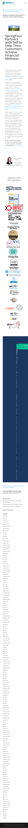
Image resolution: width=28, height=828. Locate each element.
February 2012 (6, 801)
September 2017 (6, 718)
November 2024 (6, 547)
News (18, 493)
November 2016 (6, 732)
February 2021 (6, 636)
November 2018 (6, 688)
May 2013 (5, 772)
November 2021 (6, 618)
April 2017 (5, 726)
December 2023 (6, 570)
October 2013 (6, 761)
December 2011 (6, 803)
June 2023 (5, 582)
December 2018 (6, 686)
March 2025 (5, 538)
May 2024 (5, 559)
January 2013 (5, 780)
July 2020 (5, 647)
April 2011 (5, 818)
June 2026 (5, 516)
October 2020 (6, 640)
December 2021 (6, 616)
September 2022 (6, 599)
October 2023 (6, 574)
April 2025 (5, 536)
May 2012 (5, 795)
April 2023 (5, 586)
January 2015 (5, 755)
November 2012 (6, 784)
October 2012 (6, 786)
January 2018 (5, 709)
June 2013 (5, 770)
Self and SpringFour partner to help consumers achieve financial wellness (12, 491)
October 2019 (6, 666)
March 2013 (5, 776)
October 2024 (6, 549)
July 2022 (5, 603)
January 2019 (5, 684)
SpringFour (6, 17)
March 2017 (5, 728)
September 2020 (6, 643)
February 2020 (6, 657)
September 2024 (6, 551)
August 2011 (5, 809)
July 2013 (5, 768)
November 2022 (6, 595)
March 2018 (5, 705)
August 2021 (5, 624)
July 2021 (5, 626)
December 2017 (6, 711)
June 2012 (5, 793)
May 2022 (5, 607)
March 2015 (5, 751)
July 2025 (5, 532)
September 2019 (6, 668)
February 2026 (6, 524)
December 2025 (6, 526)
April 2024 (5, 561)
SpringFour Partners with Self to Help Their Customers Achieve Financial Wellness (14, 15)
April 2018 (5, 703)
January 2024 (5, 568)
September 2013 (6, 763)
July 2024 (5, 555)
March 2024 (5, 563)
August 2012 (5, 790)
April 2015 (5, 749)
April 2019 (5, 678)
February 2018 (6, 707)
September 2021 (6, 622)
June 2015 (5, 747)
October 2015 (6, 745)
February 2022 (6, 611)
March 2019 (5, 680)
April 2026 (5, 520)
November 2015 (6, 743)
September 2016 (6, 736)
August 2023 (5, 578)
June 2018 (5, 699)
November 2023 (6, 572)
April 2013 (5, 774)
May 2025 (5, 534)
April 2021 (5, 632)
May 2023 (5, 584)
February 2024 (6, 566)
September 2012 (6, 788)
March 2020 (5, 655)
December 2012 (6, 782)
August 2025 (5, 530)
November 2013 (6, 759)
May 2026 (5, 518)
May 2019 (5, 676)
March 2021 (5, 634)
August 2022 (5, 601)
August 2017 (5, 720)
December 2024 (6, 545)
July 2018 (5, 697)
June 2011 (5, 813)
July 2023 (5, 580)
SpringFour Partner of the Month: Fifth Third (12, 504)
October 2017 (6, 715)
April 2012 (5, 797)
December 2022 (6, 593)
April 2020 (5, 653)
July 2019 (5, 672)
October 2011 (6, 807)
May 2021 (5, 630)
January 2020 (5, 659)
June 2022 (5, 605)
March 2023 (5, 588)
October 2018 (6, 691)
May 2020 (5, 651)
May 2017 (5, 724)
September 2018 (6, 693)
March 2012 (5, 799)
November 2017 (6, 713)
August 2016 (5, 738)
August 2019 (5, 670)
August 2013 (5, 765)
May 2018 (5, 701)
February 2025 (6, 541)
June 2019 (5, 674)
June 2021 (5, 628)
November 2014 (6, 757)
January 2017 (5, 730)
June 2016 (5, 741)
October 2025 (6, 528)
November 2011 (6, 805)
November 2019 (6, 663)
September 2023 (6, 576)
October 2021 (6, 620)
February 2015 (6, 753)
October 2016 (6, 734)
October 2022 (6, 597)
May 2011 (5, 815)
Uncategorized (20, 17)
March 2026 (5, 522)
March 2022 (5, 609)
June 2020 (5, 649)
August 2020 (5, 645)
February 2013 (6, 778)
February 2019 (6, 682)
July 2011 (5, 811)
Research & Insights (16, 380)
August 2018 (5, 695)
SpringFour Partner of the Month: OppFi (12, 506)
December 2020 (6, 638)
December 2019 (6, 661)
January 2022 (5, 613)
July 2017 (5, 722)
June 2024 (5, 557)
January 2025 (5, 543)
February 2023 (6, 591)
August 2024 (5, 553)
